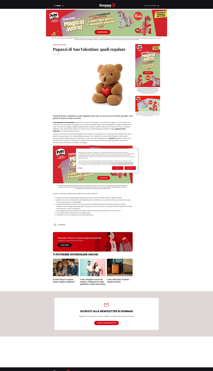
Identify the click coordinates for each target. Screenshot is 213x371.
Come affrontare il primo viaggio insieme (118, 280)
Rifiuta (117, 168)
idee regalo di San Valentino (83, 194)
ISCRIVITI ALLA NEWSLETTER (106, 323)
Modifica (80, 168)
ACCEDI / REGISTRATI (150, 6)
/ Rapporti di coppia (59, 45)
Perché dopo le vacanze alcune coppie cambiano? (64, 280)
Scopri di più (64, 245)
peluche (56, 134)
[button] (57, 6)
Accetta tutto (130, 168)
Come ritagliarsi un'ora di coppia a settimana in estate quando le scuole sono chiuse (93, 281)
